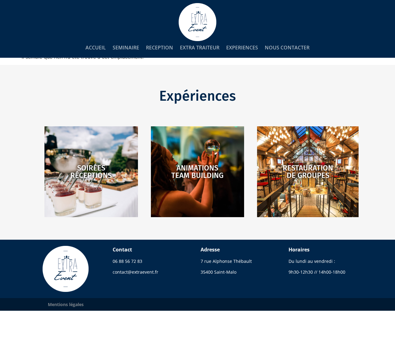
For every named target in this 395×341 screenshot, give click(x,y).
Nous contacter (287, 47)
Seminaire (126, 47)
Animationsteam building (197, 172)
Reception (159, 47)
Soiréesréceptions (91, 172)
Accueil (95, 47)
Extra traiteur (199, 47)
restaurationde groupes (308, 172)
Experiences (242, 47)
